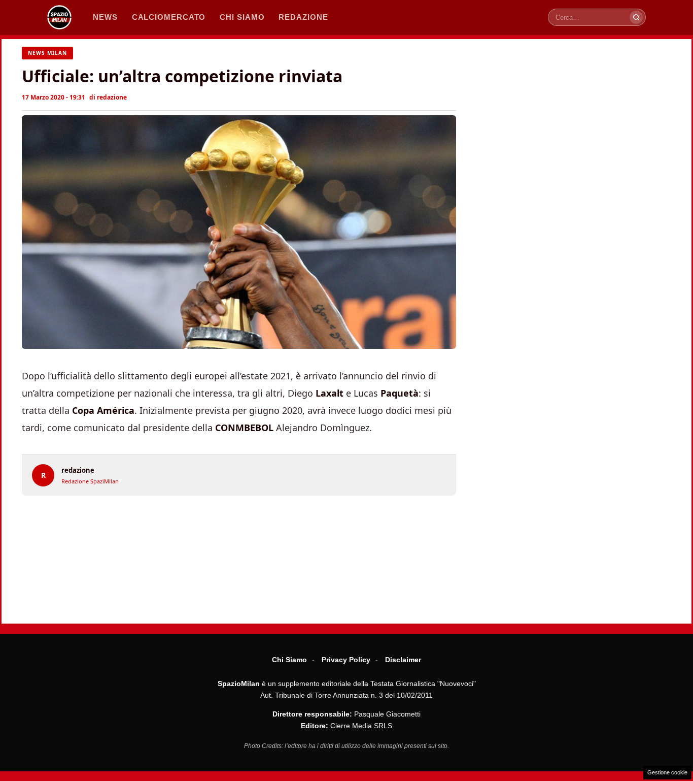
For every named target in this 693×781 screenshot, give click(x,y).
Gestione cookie (667, 772)
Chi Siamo (289, 660)
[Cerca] (636, 17)
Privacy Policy (346, 660)
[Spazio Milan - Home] (59, 17)
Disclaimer (403, 660)
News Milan (47, 52)
